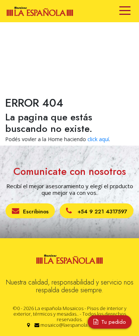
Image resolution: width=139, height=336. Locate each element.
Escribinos (36, 211)
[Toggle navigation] (125, 11)
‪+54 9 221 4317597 (101, 211)
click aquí (98, 139)
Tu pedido (112, 322)
